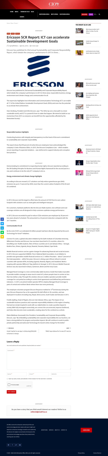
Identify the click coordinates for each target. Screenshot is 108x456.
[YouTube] (20, 445)
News (8, 33)
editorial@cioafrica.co (39, 412)
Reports (18, 33)
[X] (16, 445)
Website (54, 374)
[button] (96, 14)
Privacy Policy (81, 453)
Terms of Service (97, 453)
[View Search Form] (99, 14)
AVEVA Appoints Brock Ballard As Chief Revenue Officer (92, 117)
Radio (91, 14)
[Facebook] (12, 445)
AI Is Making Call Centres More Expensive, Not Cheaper (92, 95)
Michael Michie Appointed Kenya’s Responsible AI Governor (93, 173)
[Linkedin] (8, 445)
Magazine (84, 14)
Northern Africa (44, 14)
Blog (32, 11)
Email (31, 374)
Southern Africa (65, 14)
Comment (10, 350)
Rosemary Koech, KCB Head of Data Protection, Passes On (93, 151)
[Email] (2, 236)
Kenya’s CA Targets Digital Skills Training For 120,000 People (92, 231)
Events (22, 17)
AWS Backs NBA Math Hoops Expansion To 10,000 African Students (93, 207)
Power (12, 33)
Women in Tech (25, 11)
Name (9, 374)
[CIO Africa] (54, 5)
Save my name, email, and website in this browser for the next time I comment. (30, 378)
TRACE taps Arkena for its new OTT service (58, 330)
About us (57, 430)
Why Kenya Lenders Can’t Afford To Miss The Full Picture (92, 31)
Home (11, 11)
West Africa (54, 14)
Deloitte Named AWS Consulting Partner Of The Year (93, 219)
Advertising (44, 430)
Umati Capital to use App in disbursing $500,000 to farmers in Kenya (21, 331)
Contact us (64, 430)
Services (51, 430)
